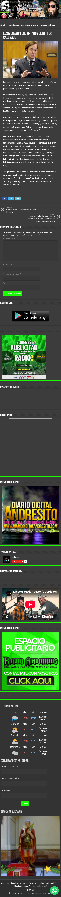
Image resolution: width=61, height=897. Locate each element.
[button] (54, 890)
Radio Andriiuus (8, 883)
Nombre (7, 265)
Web (5, 283)
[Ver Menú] (4, 7)
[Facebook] (27, 890)
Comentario (9, 239)
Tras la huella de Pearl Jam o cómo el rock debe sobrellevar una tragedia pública (41, 217)
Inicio (4, 25)
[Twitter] (30, 890)
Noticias (12, 25)
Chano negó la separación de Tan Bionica (21, 210)
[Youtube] (33, 890)
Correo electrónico (12, 274)
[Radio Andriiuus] (30, 9)
